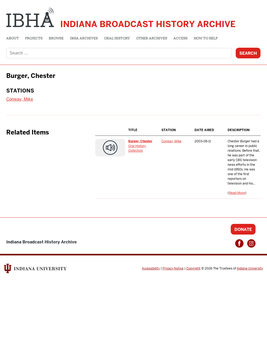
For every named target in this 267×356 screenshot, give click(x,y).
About (12, 38)
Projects (34, 38)
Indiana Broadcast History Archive (147, 24)
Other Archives (151, 38)
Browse (56, 38)
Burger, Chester (140, 141)
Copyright (193, 268)
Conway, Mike (19, 99)
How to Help (206, 38)
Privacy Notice (173, 268)
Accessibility (151, 268)
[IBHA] (30, 16)
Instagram (251, 243)
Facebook (239, 243)
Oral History (117, 38)
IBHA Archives (84, 38)
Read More (237, 193)
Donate (243, 229)
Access (180, 38)
